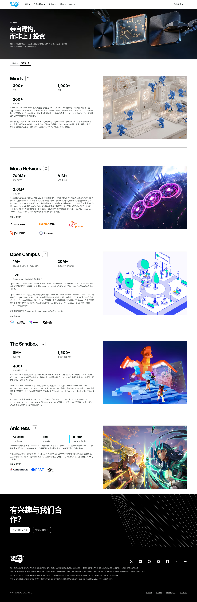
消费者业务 (25, 63)
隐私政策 (149, 593)
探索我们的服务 (41, 530)
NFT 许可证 (183, 593)
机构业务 (14, 63)
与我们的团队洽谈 (19, 530)
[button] (27, 4)
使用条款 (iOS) (170, 593)
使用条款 (159, 593)
